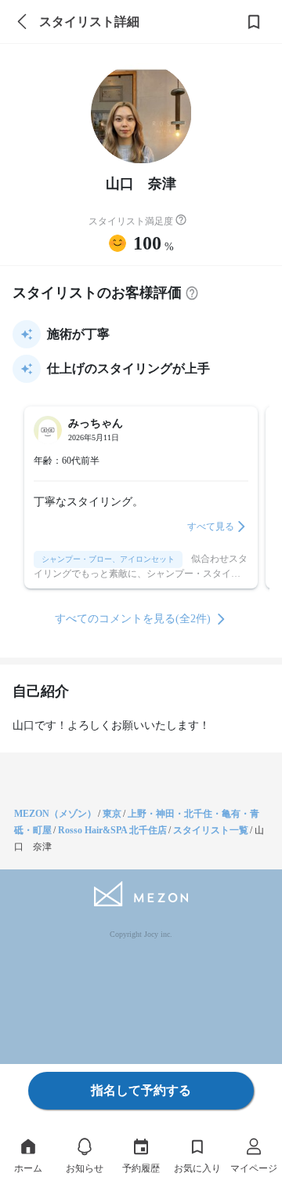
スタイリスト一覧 (210, 830)
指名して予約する (141, 1090)
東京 (112, 813)
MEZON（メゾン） (55, 813)
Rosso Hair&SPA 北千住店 (112, 830)
